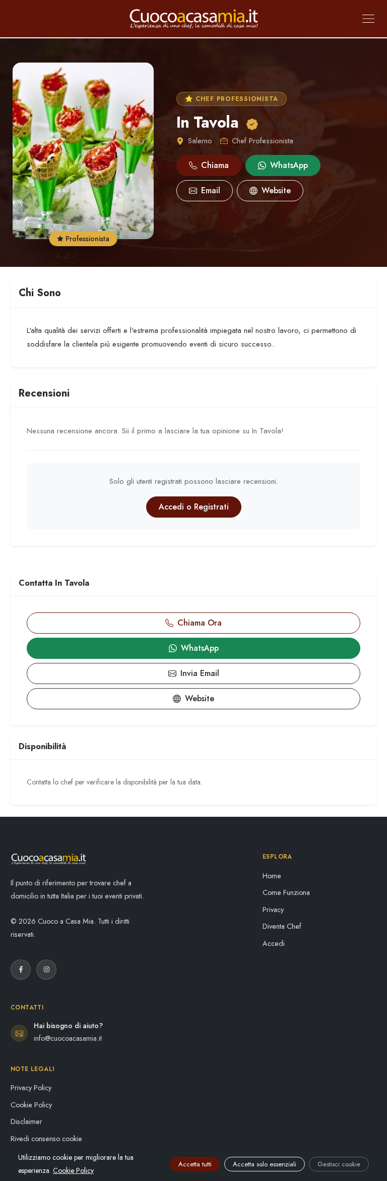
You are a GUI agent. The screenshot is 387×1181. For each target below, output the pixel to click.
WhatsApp (289, 165)
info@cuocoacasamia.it (68, 1038)
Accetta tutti (195, 1164)
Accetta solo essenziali (264, 1164)
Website (276, 190)
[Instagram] (46, 970)
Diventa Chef (282, 926)
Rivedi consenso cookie (46, 1139)
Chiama (215, 165)
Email (210, 190)
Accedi (274, 943)
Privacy (273, 910)
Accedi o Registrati (194, 507)
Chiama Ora (199, 623)
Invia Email (199, 673)
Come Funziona (286, 892)
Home (272, 876)
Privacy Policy (31, 1088)
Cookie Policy (31, 1105)
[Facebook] (21, 970)
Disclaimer (26, 1121)
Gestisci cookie (338, 1164)
